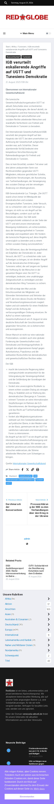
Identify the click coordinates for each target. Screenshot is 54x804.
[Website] (27, 544)
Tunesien (22, 46)
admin (27, 538)
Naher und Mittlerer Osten (18, 645)
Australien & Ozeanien (16, 619)
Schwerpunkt (12, 655)
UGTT (8, 483)
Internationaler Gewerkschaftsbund (29, 463)
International (11, 634)
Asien (8, 614)
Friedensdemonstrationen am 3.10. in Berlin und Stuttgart (38, 751)
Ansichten (10, 609)
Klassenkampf (13, 57)
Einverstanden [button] (27, 796)
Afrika (14, 46)
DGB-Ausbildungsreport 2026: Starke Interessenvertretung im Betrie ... (16, 571)
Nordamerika (11, 650)
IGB (35, 476)
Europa (8, 629)
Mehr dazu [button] (39, 789)
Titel (7, 660)
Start (8, 46)
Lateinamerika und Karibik (18, 640)
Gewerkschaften (25, 476)
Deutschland (11, 624)
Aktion (8, 603)
